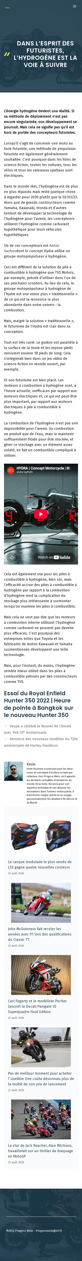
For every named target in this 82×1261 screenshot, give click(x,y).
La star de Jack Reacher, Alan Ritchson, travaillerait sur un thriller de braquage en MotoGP (40, 1151)
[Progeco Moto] (7, 6)
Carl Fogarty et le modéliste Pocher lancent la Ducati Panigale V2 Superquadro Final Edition (37, 1006)
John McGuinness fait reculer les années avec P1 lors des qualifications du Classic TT (39, 934)
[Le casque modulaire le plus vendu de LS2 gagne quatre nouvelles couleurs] (41, 853)
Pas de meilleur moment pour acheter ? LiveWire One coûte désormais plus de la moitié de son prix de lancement (41, 1078)
